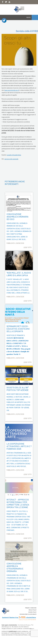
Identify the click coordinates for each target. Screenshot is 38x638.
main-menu (22, 8)
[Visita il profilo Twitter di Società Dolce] (6, 2)
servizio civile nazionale (11, 159)
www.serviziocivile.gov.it (12, 90)
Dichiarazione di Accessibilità (28, 614)
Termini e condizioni (30, 608)
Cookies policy (32, 612)
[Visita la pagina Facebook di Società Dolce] (3, 2)
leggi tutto (27, 247)
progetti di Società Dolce (14, 155)
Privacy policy (32, 610)
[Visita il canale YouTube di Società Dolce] (9, 2)
